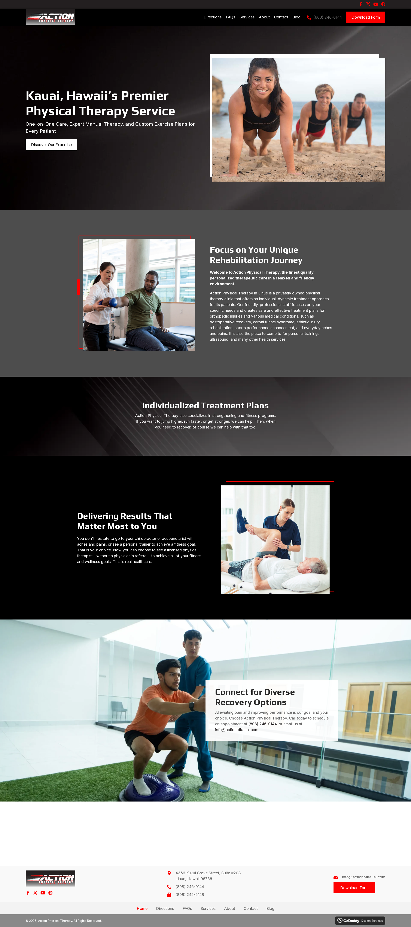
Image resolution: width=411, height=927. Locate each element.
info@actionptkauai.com (236, 729)
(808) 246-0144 (327, 17)
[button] (361, 4)
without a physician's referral (121, 556)
